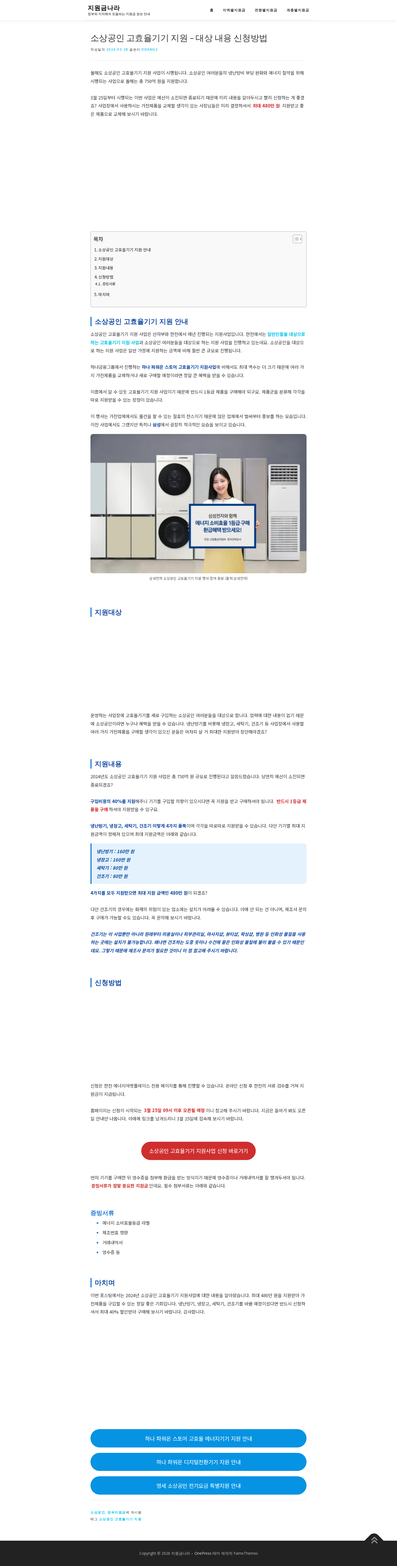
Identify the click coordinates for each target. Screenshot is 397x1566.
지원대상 (105, 259)
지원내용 (105, 267)
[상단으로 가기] (374, 1540)
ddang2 (150, 49)
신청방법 (105, 277)
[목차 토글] (295, 239)
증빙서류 (108, 283)
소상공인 (97, 1512)
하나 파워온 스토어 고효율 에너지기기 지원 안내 (198, 1438)
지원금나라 (104, 7)
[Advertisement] (198, 175)
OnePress (202, 1553)
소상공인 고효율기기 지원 (120, 1519)
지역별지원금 (234, 10)
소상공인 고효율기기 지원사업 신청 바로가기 (198, 1151)
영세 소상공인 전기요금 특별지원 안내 (198, 1485)
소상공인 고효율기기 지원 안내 (124, 249)
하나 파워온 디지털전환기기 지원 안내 (198, 1462)
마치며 (104, 294)
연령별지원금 (266, 10)
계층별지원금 (298, 10)
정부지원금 (116, 1512)
